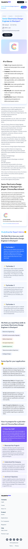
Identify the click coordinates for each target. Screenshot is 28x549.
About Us (3, 508)
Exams (3, 514)
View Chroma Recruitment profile (11, 223)
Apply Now (24, 7)
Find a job (20, 2)
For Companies (5, 521)
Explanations (4, 518)
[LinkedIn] (21, 539)
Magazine (3, 524)
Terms (11, 546)
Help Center (4, 530)
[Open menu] (26, 2)
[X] (17, 539)
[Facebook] (7, 539)
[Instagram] (10, 539)
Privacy (17, 546)
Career (3, 505)
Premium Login (5, 534)
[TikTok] (14, 539)
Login (2, 502)
